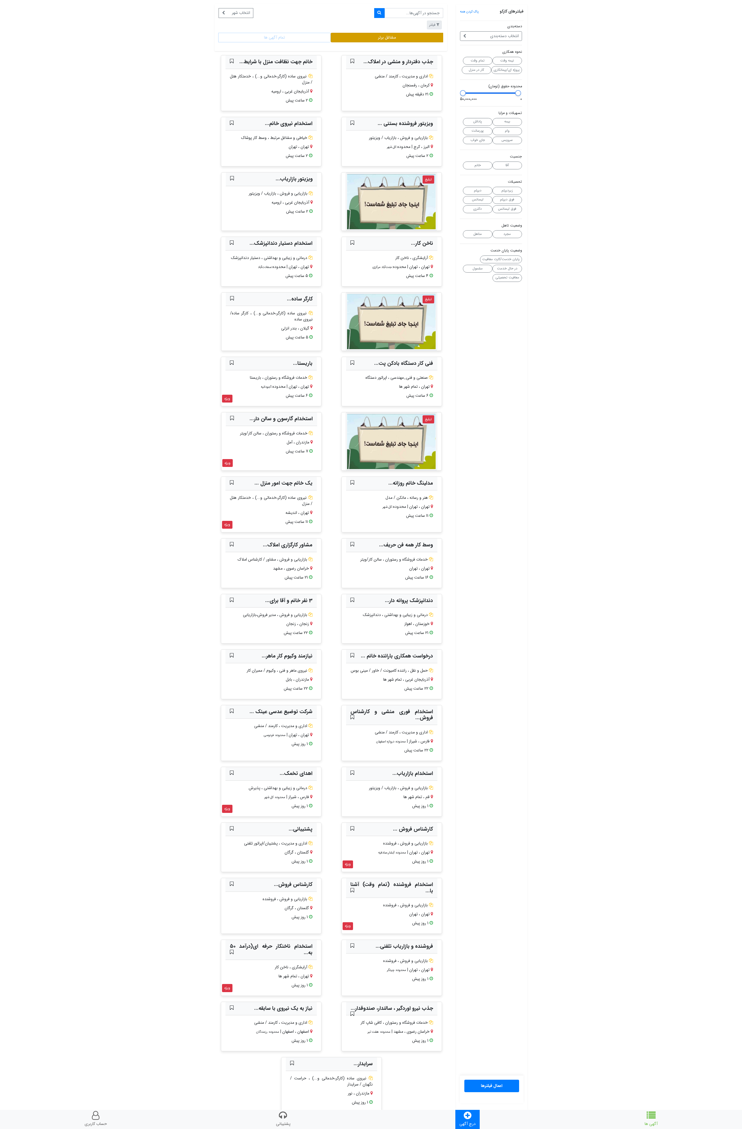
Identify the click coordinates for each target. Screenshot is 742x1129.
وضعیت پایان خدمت (506, 250)
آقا (507, 165)
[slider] (518, 93)
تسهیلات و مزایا (510, 113)
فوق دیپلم (507, 199)
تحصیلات (515, 182)
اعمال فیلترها (491, 1086)
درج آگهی (467, 1124)
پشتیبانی (283, 1124)
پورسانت (478, 130)
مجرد (507, 234)
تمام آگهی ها (274, 37)
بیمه (507, 121)
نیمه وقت (507, 60)
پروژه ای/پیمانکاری (507, 70)
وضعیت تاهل (511, 226)
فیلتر (432, 25)
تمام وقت (478, 60)
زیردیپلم (507, 190)
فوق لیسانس (507, 208)
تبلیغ (428, 179)
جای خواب (477, 140)
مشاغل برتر (387, 37)
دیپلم (477, 190)
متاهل (477, 234)
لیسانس (477, 199)
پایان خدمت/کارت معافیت (501, 259)
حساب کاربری (96, 1124)
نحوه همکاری (512, 52)
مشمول (477, 268)
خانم (477, 165)
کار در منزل (476, 70)
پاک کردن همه (469, 11)
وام (507, 130)
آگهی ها (651, 1124)
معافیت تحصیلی (507, 277)
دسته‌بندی (514, 26)
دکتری (477, 208)
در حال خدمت (507, 268)
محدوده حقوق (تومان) (505, 86)
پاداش (477, 121)
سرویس (507, 140)
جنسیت (516, 157)
